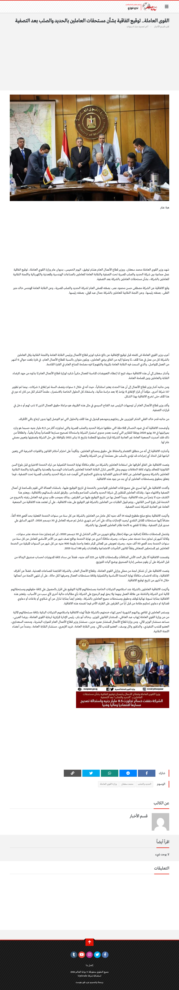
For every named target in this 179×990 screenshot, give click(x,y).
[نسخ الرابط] (72, 773)
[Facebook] (146, 773)
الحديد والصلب (144, 784)
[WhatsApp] (109, 773)
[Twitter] (91, 773)
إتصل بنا (89, 965)
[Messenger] (128, 773)
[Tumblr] (73, 954)
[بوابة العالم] (142, 6)
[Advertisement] (89, 57)
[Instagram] (89, 954)
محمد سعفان (127, 784)
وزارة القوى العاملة (108, 784)
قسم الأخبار (159, 26)
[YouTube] (81, 954)
